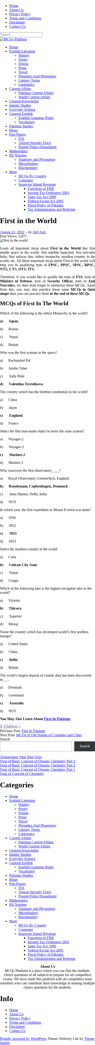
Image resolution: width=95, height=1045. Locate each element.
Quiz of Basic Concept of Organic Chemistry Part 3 (37, 761)
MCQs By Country (32, 176)
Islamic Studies (20, 105)
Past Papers (17, 134)
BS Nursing (18, 155)
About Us (16, 10)
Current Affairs (20, 89)
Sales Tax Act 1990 (42, 197)
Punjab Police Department (37, 147)
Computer (25, 180)
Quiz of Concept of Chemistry (22, 774)
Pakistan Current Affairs (35, 93)
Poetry (23, 60)
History (23, 55)
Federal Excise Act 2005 (45, 201)
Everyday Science (22, 109)
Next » (15, 727)
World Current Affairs (34, 97)
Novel (22, 72)
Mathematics (18, 151)
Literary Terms (29, 80)
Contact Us (17, 26)
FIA (21, 139)
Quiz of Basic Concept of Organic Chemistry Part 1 (37, 769)
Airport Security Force (34, 143)
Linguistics (26, 84)
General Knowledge (24, 101)
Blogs (13, 130)
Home (13, 6)
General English (21, 114)
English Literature (22, 51)
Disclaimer (17, 22)
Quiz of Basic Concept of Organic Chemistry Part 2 (37, 765)
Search (5, 739)
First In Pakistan (57, 719)
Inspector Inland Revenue (37, 184)
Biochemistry (28, 168)
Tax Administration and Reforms (51, 209)
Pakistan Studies (21, 126)
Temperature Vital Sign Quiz (21, 757)
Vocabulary (26, 122)
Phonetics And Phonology (37, 76)
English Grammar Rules (35, 118)
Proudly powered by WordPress (23, 1039)
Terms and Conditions (25, 18)
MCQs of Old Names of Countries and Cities (49, 735)
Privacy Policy (19, 14)
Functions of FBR (41, 189)
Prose (22, 68)
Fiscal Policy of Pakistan (45, 205)
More (13, 172)
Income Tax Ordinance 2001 (48, 193)
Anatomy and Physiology (37, 159)
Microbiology (28, 164)
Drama (23, 64)
